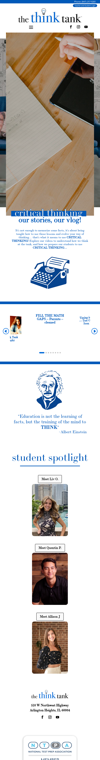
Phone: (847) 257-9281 (85, 1)
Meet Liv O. (50, 479)
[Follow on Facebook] (71, 27)
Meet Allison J (50, 617)
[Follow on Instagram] (78, 27)
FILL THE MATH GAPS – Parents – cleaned (50, 319)
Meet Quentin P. (50, 548)
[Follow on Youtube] (86, 27)
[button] (94, 331)
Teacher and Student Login (85, 5)
